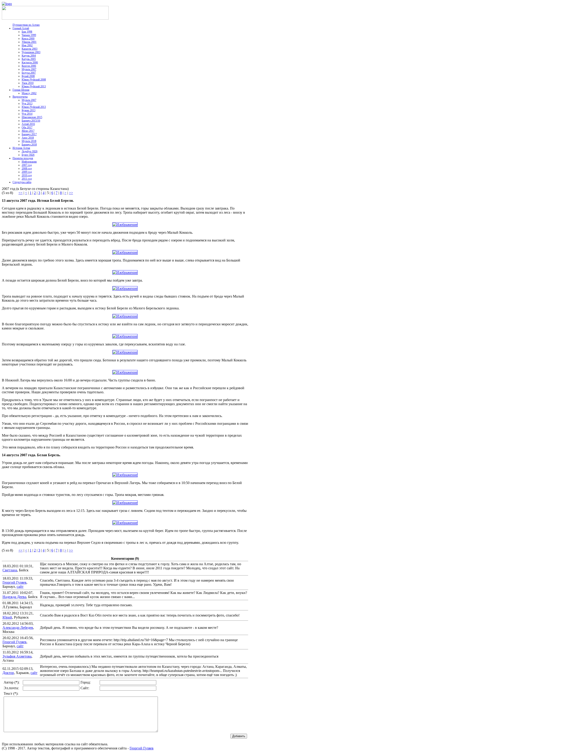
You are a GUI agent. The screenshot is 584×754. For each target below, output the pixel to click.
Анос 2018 (28, 137)
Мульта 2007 (29, 69)
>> (71, 193)
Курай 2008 (28, 76)
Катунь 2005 (29, 59)
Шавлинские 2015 (32, 117)
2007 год (27, 165)
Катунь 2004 (29, 55)
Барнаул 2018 (29, 144)
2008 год (27, 168)
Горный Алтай (21, 28)
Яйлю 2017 (28, 130)
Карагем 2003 (29, 48)
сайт (20, 586)
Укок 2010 (28, 83)
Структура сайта (22, 182)
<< (20, 193)
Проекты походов (23, 158)
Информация (29, 161)
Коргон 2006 (29, 65)
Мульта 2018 (29, 141)
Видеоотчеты (20, 96)
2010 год (27, 175)
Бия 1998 (27, 31)
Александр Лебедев (18, 628)
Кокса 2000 (28, 38)
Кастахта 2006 (30, 62)
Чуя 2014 (27, 113)
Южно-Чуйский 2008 (34, 79)
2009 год (27, 172)
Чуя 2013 (27, 103)
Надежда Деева (14, 597)
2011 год (27, 178)
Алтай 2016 (28, 124)
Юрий (7, 617)
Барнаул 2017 (29, 134)
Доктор (8, 673)
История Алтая (21, 148)
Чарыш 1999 (29, 35)
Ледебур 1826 (29, 151)
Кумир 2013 (28, 110)
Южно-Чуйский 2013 (34, 86)
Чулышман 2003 (31, 52)
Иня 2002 (27, 45)
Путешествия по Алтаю (26, 24)
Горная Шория (21, 89)
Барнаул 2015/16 (31, 120)
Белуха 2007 (29, 72)
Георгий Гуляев (14, 582)
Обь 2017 (27, 127)
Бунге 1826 (28, 154)
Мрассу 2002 (29, 93)
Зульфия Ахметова (17, 656)
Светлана (10, 570)
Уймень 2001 (29, 42)
